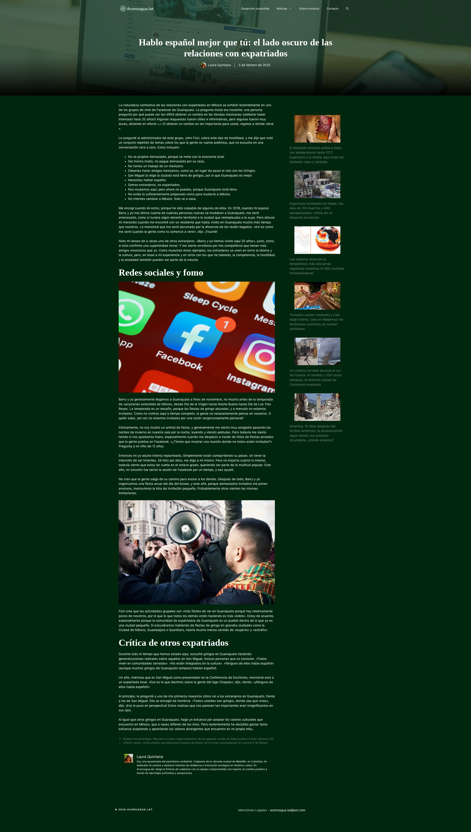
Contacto (333, 8)
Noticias (282, 8)
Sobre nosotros (309, 8)
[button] (347, 9)
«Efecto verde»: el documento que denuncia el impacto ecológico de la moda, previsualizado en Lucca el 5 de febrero (195, 742)
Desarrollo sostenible (255, 8)
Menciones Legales (252, 810)
